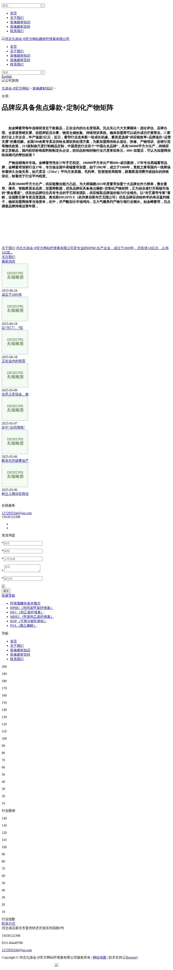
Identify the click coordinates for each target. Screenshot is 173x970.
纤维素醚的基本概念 (25, 603)
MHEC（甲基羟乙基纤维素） (32, 616)
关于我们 (17, 51)
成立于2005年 (12, 294)
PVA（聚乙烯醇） (23, 625)
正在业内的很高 (13, 361)
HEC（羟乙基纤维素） (27, 612)
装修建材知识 (20, 55)
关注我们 (8, 257)
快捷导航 (8, 595)
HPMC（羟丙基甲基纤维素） (32, 608)
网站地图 (99, 957)
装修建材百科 (20, 60)
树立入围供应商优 (15, 494)
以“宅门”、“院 (12, 328)
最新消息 (8, 261)
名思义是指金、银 (15, 394)
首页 (13, 46)
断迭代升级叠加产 (15, 460)
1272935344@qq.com (17, 513)
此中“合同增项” (13, 427)
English (7, 76)
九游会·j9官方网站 (15, 88)
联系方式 (8, 923)
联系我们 (17, 64)
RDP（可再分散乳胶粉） (28, 621)
